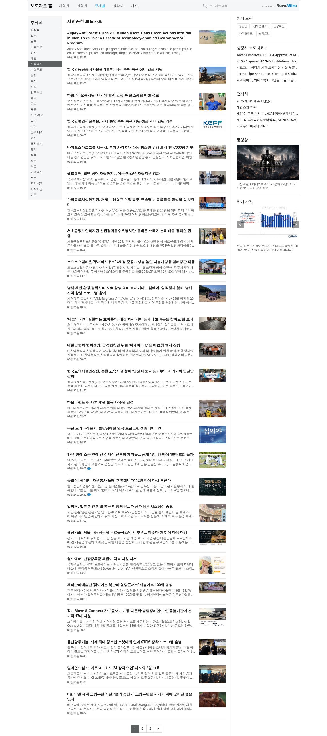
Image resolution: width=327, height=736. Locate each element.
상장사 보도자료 (250, 47)
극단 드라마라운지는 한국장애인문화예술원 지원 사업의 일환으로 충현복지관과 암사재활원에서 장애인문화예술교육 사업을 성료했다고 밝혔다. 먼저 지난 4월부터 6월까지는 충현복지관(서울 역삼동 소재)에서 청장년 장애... (130, 436)
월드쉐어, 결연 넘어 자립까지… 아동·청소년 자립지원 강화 (113, 173)
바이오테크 (246, 33)
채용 (33, 109)
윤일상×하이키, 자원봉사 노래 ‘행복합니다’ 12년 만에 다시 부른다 (119, 480)
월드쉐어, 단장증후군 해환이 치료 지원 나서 (102, 558)
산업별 (82, 5)
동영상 (242, 139)
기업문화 (36, 70)
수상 (33, 126)
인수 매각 (37, 132)
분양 (33, 75)
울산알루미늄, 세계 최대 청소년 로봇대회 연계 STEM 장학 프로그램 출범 (124, 641)
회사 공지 (37, 183)
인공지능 (279, 26)
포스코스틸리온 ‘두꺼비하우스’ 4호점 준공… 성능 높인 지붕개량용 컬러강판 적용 (131, 261)
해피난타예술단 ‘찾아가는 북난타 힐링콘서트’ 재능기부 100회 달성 (119, 584)
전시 (33, 138)
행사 (33, 149)
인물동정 (36, 47)
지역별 (64, 5)
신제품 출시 (260, 26)
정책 (33, 155)
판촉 (33, 41)
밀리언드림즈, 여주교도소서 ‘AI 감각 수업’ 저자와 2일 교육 (113, 667)
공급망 (243, 26)
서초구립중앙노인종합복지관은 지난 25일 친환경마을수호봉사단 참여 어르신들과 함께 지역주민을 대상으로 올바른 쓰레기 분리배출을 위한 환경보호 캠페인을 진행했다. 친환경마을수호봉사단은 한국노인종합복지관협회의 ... (130, 243)
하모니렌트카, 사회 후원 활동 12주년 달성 (100, 402)
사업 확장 (37, 115)
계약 (33, 98)
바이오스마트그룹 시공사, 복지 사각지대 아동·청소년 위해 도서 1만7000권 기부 (130, 147)
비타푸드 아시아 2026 (252, 126)
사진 (134, 5)
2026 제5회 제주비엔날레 (254, 101)
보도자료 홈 (41, 5)
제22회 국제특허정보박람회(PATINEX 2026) (267, 120)
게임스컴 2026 (247, 107)
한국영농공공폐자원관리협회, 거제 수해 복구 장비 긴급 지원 (115, 69)
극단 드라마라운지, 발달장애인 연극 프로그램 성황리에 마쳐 (115, 428)
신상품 (35, 30)
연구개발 (36, 92)
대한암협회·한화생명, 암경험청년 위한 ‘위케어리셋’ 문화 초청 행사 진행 (123, 345)
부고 (33, 166)
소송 (33, 160)
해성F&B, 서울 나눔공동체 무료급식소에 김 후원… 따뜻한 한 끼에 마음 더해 (127, 532)
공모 (33, 104)
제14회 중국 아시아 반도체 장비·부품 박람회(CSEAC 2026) (277, 113)
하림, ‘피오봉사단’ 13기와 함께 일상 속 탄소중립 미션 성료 (113, 95)
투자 (33, 81)
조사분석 (36, 143)
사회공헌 (36, 64)
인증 (33, 195)
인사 (33, 52)
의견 (33, 121)
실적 (33, 36)
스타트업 (264, 33)
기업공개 (36, 172)
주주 (33, 178)
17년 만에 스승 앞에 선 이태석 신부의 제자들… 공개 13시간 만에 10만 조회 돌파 (130, 454)
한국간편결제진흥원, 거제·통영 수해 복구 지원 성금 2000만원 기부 (120, 121)
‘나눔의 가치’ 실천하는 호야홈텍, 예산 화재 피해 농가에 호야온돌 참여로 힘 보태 (130, 319)
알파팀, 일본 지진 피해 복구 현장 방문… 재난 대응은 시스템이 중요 (120, 506)
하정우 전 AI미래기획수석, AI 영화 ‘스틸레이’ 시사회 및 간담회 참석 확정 (267, 186)
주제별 (100, 5)
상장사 (118, 5)
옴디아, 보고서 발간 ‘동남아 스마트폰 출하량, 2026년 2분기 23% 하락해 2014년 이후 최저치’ (267, 248)
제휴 (33, 58)
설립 (33, 87)
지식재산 (36, 189)
